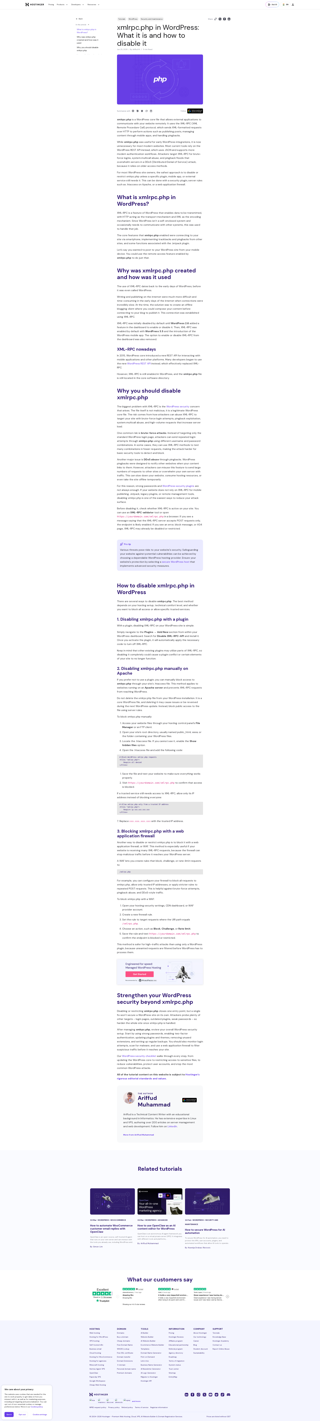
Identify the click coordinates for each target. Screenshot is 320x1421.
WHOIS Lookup (123, 1349)
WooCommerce (118, 1220)
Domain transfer (123, 1357)
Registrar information (159, 1407)
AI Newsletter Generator (151, 1369)
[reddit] (216, 1394)
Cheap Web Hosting (98, 1385)
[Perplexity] (151, 110)
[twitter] (204, 1394)
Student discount (200, 1349)
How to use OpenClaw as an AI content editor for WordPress (157, 1227)
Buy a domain (122, 1337)
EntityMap (173, 1377)
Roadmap (173, 1357)
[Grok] (146, 110)
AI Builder (144, 1333)
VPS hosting (94, 1341)
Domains (120, 1333)
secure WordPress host (175, 561)
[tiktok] (222, 1394)
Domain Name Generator (151, 1353)
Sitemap (172, 1373)
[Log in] (292, 4)
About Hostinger (200, 1333)
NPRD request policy (98, 1407)
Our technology (199, 1337)
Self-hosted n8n (96, 1345)
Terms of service (141, 1407)
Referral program (176, 1349)
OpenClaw (94, 1373)
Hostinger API (146, 1381)
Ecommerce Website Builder (152, 1345)
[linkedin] (186, 1394)
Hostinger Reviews (176, 1337)
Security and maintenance (152, 19)
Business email (95, 1349)
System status (175, 1365)
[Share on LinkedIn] (229, 18)
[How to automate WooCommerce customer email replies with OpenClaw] (112, 1201)
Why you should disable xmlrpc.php (87, 49)
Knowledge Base (219, 1337)
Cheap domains (123, 1341)
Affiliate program (176, 1341)
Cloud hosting (95, 1353)
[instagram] (198, 1394)
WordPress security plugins (178, 486)
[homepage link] (35, 4)
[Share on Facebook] (224, 18)
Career (196, 1341)
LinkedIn (172, 1126)
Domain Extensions (125, 1361)
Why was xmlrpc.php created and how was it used (87, 40)
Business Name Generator (151, 1365)
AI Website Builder (148, 1341)
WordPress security (177, 406)
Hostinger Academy (221, 1341)
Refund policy (127, 1407)
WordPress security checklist (139, 1056)
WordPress (133, 19)
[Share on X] (220, 18)
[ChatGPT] (133, 110)
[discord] (228, 1394)
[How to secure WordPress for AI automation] (207, 1201)
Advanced (163, 1220)
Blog (195, 1345)
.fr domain (121, 1365)
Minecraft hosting (97, 1365)
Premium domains (124, 1373)
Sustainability (198, 1353)
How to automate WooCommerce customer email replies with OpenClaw (111, 1229)
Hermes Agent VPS (97, 1369)
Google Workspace (97, 1381)
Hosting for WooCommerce (101, 1357)
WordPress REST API (139, 363)
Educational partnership (178, 1345)
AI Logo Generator (148, 1373)
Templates (145, 1349)
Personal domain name (126, 1369)
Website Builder (147, 1337)
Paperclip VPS (95, 1377)
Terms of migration (176, 1361)
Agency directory (176, 1353)
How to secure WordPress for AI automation (205, 1231)
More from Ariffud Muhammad (138, 1134)
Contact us (217, 1345)
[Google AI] (142, 110)
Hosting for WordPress (99, 1337)
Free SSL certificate (125, 1353)
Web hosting (95, 1333)
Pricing (51, 4)
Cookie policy (37, 1407)
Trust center (174, 1369)
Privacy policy (114, 1407)
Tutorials (121, 19)
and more (136, 1401)
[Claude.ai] (137, 110)
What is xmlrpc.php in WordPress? (86, 31)
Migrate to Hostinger (149, 1377)
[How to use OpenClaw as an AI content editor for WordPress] (160, 1201)
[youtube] (210, 1394)
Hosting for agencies (98, 1361)
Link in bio (145, 1361)
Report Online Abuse (221, 1349)
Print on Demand (148, 1357)
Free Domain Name (125, 1345)
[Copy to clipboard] (215, 18)
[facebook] (192, 1394)
